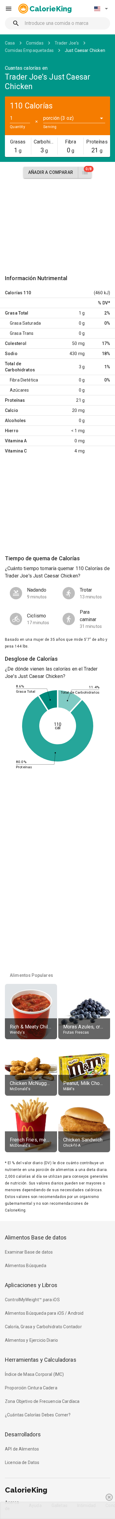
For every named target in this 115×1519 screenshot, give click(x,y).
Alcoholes (15, 420)
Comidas (35, 43)
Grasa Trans (22, 333)
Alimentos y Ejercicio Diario (31, 1340)
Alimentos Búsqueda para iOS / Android (44, 1313)
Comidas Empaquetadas (29, 50)
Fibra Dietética (24, 380)
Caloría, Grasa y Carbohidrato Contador (43, 1326)
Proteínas (15, 400)
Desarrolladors (23, 1434)
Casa (10, 43)
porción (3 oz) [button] (58, 118)
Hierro (11, 430)
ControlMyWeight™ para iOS (32, 1299)
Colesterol (16, 343)
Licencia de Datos (22, 1462)
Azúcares (19, 390)
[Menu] (8, 8)
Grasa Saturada (25, 323)
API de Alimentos (22, 1449)
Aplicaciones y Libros (31, 1285)
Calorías (13, 292)
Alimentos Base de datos (36, 1237)
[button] (101, 9)
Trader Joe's (67, 43)
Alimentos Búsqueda (25, 1265)
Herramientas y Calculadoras (40, 1360)
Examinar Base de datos (29, 1252)
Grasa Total (17, 313)
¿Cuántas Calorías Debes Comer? (38, 1414)
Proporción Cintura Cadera (31, 1387)
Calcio (11, 410)
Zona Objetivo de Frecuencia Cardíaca (42, 1401)
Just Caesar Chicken (85, 50)
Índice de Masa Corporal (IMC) (34, 1374)
